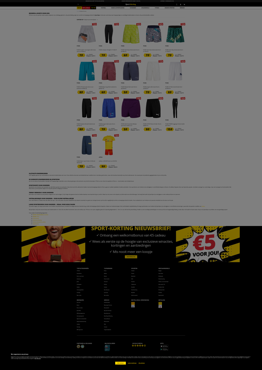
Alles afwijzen (142, 363)
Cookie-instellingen (132, 363)
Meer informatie (38, 358)
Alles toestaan (120, 363)
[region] (131, 361)
